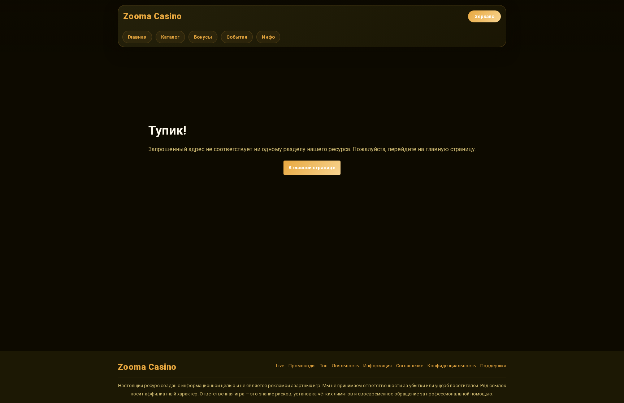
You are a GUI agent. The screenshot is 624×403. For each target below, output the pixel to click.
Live (280, 365)
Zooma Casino (152, 16)
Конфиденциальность (452, 365)
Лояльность (345, 365)
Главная (137, 37)
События (236, 37)
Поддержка (493, 365)
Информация (377, 365)
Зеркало (484, 16)
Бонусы (203, 37)
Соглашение (409, 365)
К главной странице (312, 167)
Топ (324, 365)
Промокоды (302, 365)
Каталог (170, 37)
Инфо (268, 37)
